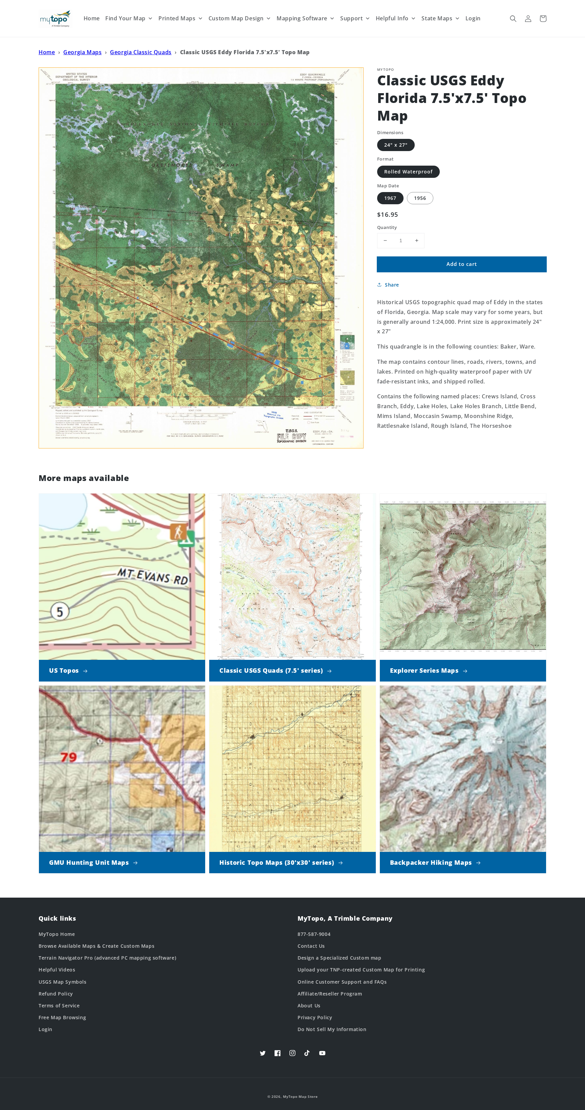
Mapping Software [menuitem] (302, 18)
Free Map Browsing (62, 1017)
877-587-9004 (314, 934)
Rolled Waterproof (408, 171)
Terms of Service (59, 1005)
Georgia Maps (82, 52)
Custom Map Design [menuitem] (236, 18)
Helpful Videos (57, 969)
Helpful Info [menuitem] (392, 18)
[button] (513, 18)
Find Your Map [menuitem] (125, 18)
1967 (390, 198)
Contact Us (311, 946)
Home (47, 52)
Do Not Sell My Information (332, 1029)
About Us (309, 1005)
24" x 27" (396, 145)
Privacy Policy (315, 1017)
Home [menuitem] (92, 18)
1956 (420, 198)
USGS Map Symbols (63, 982)
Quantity (387, 227)
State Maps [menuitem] (436, 18)
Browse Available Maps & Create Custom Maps (96, 946)
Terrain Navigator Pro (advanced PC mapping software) (107, 958)
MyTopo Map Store (300, 1096)
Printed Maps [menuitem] (176, 18)
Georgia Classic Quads (141, 52)
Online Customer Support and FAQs (342, 982)
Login (45, 1029)
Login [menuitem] (473, 18)
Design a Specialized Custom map (340, 958)
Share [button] (392, 284)
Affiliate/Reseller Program (330, 993)
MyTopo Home (57, 934)
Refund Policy (56, 993)
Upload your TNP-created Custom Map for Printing (361, 969)
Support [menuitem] (351, 18)
